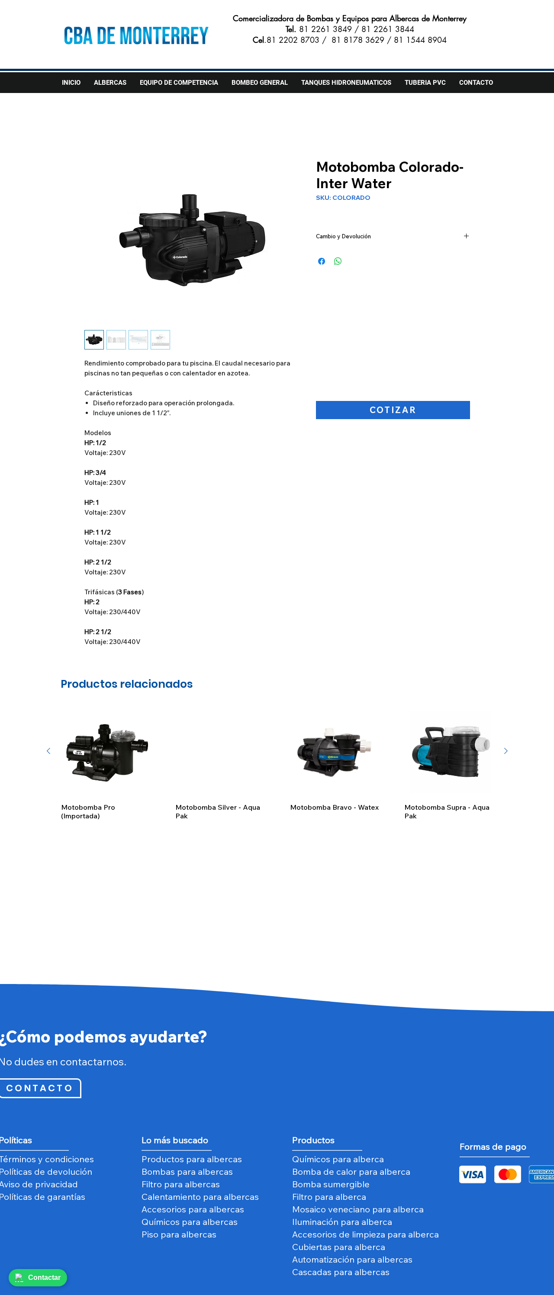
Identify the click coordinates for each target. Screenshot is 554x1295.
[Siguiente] (506, 751)
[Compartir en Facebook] (321, 261)
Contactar (44, 1277)
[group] (277, 763)
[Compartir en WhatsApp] (338, 261)
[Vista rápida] (105, 751)
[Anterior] (48, 751)
